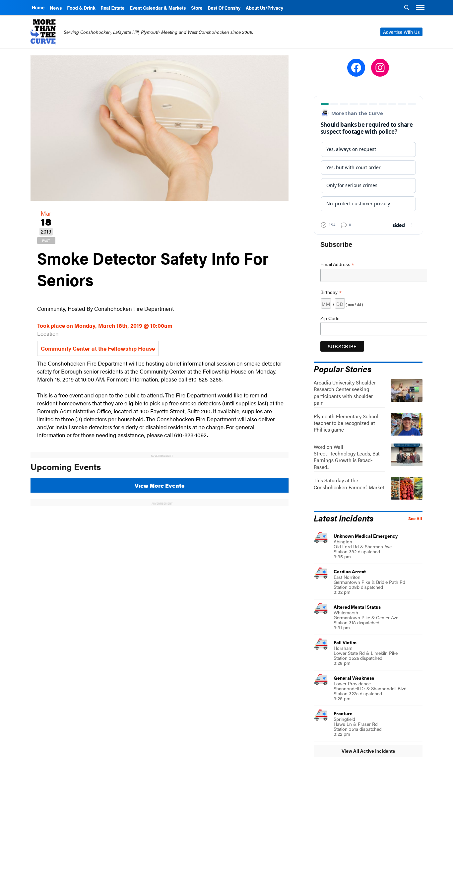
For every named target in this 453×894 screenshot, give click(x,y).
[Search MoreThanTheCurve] (407, 8)
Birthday (331, 292)
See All (415, 518)
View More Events (159, 485)
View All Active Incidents (368, 750)
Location (48, 333)
